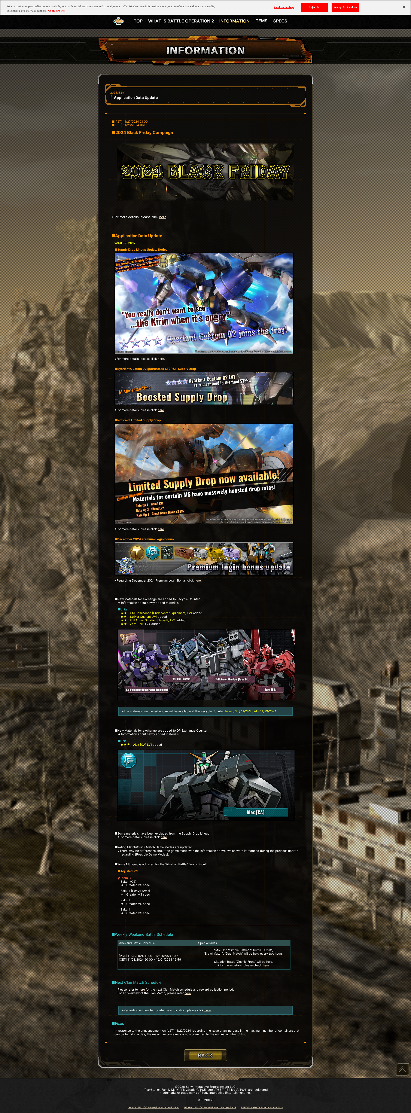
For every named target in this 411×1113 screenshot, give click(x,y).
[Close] (404, 7)
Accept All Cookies (345, 7)
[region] (205, 7)
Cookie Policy (56, 10)
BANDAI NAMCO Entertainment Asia (262, 1107)
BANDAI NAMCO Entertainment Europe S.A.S (210, 1107)
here (162, 217)
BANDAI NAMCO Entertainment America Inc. (153, 1107)
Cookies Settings (284, 7)
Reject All (314, 7)
